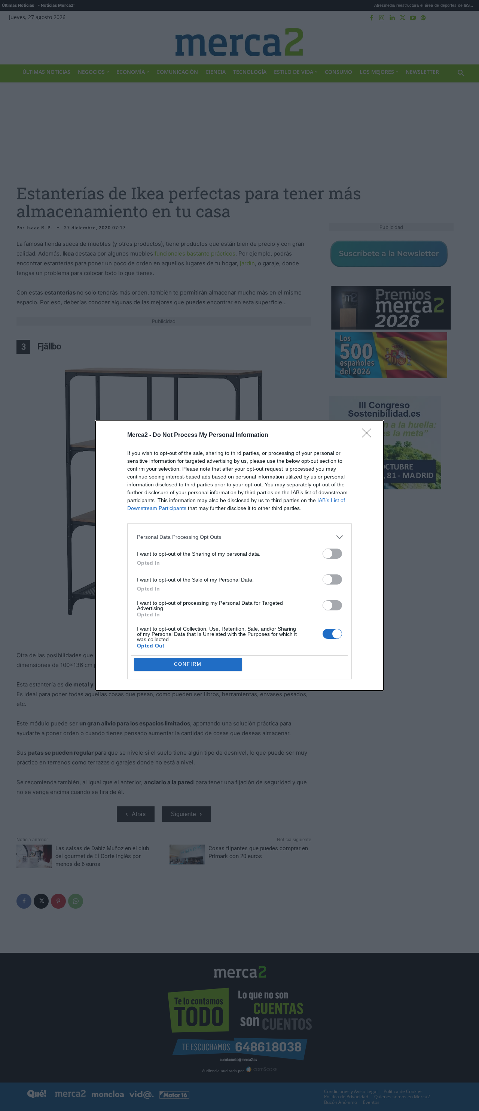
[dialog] (239, 556)
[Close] (369, 435)
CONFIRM (188, 664)
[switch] (332, 554)
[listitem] (239, 537)
